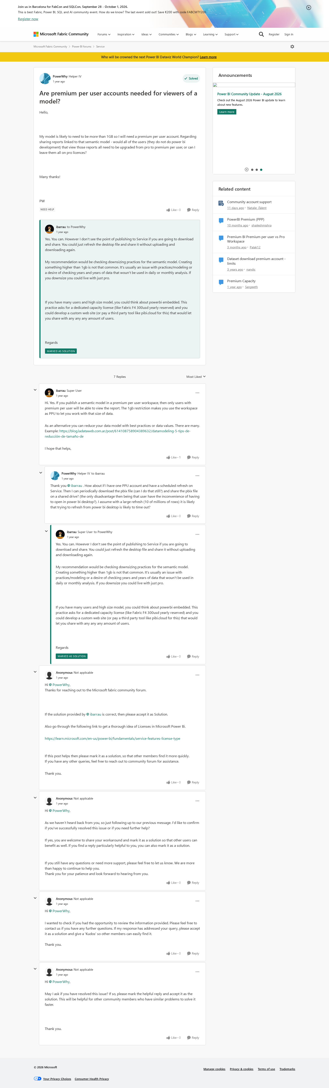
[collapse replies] (35, 390)
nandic (250, 269)
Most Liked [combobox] (196, 376)
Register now (28, 18)
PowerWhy (60, 76)
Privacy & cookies (241, 1069)
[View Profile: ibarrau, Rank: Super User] (49, 392)
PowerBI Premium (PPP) (245, 219)
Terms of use (266, 1069)
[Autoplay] (246, 169)
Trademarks (287, 1069)
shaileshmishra (261, 225)
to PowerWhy (76, 227)
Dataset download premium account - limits (256, 261)
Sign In (288, 34)
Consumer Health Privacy (92, 1079)
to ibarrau (98, 473)
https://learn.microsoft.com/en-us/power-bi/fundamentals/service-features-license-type (112, 738)
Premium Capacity (241, 281)
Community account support (249, 202)
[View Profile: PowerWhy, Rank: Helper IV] (45, 78)
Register (274, 34)
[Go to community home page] (61, 34)
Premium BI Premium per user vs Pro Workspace (256, 239)
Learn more (208, 57)
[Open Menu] (292, 46)
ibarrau (61, 227)
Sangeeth (251, 287)
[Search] (261, 34)
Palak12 (255, 247)
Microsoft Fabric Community (50, 46)
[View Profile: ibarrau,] (49, 229)
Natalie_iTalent (257, 208)
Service (100, 46)
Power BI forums (81, 46)
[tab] (252, 169)
